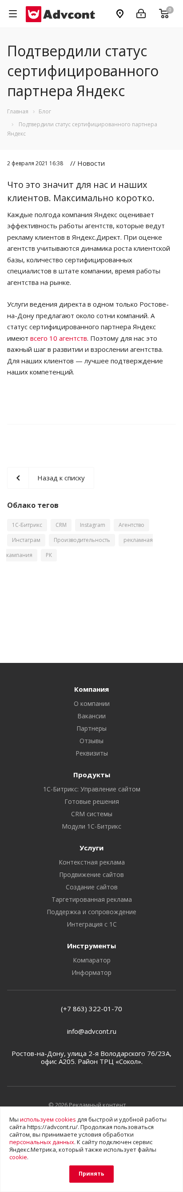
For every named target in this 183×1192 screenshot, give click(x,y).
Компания (91, 689)
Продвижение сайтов (91, 874)
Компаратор (92, 960)
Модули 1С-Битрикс (91, 826)
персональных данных (41, 1142)
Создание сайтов (92, 887)
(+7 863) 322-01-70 (91, 1008)
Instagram (92, 525)
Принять (91, 1173)
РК (49, 555)
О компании (92, 703)
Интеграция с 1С (92, 924)
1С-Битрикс (27, 525)
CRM (61, 525)
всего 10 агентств (58, 338)
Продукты (91, 774)
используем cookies (48, 1119)
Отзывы (91, 740)
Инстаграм (26, 540)
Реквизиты (92, 753)
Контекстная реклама (92, 862)
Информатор (91, 972)
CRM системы (91, 814)
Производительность (82, 540)
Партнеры (91, 728)
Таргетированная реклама (92, 899)
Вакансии (91, 716)
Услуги (91, 847)
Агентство (131, 525)
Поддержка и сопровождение (91, 912)
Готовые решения (91, 801)
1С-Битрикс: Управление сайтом (91, 789)
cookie (18, 1157)
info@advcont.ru (91, 1031)
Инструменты (91, 945)
